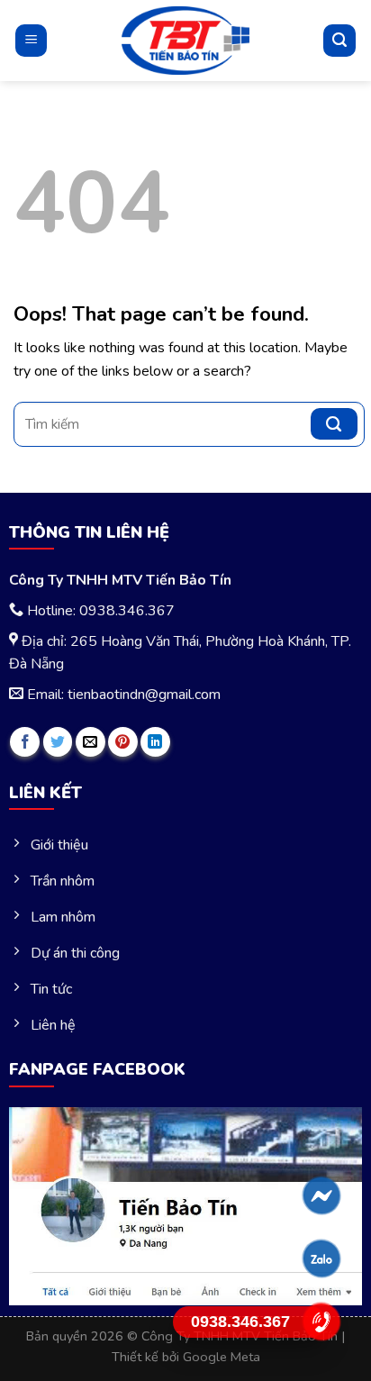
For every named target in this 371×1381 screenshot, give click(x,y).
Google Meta (221, 1357)
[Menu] (31, 40)
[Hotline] (322, 1321)
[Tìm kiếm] (339, 40)
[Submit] (334, 424)
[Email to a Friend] (90, 742)
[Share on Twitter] (58, 742)
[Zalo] (322, 1258)
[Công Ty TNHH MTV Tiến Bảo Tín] (186, 40)
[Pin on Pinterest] (123, 742)
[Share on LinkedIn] (155, 742)
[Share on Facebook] (25, 742)
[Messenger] (322, 1195)
